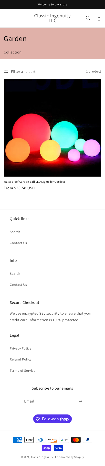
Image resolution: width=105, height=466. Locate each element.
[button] (6, 18)
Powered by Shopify (71, 457)
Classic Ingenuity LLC (44, 457)
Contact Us (18, 243)
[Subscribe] (80, 401)
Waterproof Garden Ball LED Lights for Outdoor (34, 181)
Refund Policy (21, 359)
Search (15, 232)
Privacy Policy (20, 348)
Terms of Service (22, 370)
